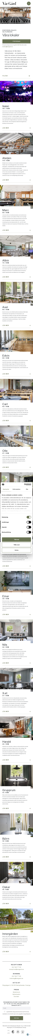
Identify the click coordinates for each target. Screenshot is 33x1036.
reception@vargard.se (16, 969)
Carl (5, 404)
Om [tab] (27, 489)
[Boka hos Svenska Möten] (18, 1032)
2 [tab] (11, 99)
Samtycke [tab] (6, 489)
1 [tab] (8, 99)
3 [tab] (13, 99)
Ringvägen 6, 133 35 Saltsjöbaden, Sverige (16, 985)
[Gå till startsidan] (9, 3)
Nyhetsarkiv (16, 994)
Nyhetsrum (16, 992)
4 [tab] (16, 99)
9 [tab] (26, 151)
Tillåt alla (16, 539)
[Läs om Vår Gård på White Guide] (9, 1032)
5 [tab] (19, 99)
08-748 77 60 (16, 976)
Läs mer (5, 128)
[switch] (29, 522)
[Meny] (29, 3)
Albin (5, 260)
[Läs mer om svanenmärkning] (13, 1032)
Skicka (16, 1018)
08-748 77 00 (16, 967)
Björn (5, 838)
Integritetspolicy (27, 1013)
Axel (5, 307)
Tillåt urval (16, 544)
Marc (5, 210)
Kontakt (16, 996)
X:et (4, 693)
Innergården (10, 933)
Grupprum (9, 790)
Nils (4, 644)
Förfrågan (16, 41)
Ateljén (6, 158)
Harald (6, 741)
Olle (5, 450)
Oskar (6, 887)
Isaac (5, 106)
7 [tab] (24, 99)
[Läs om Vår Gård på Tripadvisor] (23, 1032)
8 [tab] (24, 151)
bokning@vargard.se (16, 978)
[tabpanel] (15, 14)
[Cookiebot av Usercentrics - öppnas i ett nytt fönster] (24, 484)
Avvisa (16, 550)
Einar (5, 596)
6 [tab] (21, 99)
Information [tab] (16, 489)
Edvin (6, 355)
